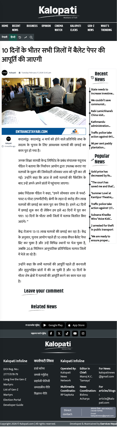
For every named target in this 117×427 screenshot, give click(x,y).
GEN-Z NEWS (91, 28)
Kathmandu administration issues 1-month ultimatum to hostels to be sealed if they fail (103, 124)
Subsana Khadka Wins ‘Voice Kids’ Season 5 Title (101, 217)
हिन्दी (13, 37)
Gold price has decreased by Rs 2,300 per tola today (100, 174)
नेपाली (4, 37)
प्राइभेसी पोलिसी (42, 381)
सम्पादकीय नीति (42, 387)
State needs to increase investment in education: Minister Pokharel (103, 91)
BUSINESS (32, 26)
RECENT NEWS (16, 28)
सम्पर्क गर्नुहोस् (41, 374)
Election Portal (12, 399)
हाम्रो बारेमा (39, 368)
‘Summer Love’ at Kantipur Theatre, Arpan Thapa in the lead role (102, 195)
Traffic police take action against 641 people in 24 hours (102, 135)
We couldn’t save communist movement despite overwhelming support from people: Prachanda (102, 102)
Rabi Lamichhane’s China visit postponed (102, 113)
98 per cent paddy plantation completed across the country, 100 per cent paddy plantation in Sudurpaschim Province (103, 145)
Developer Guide (13, 405)
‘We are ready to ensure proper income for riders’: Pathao (101, 238)
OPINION (46, 26)
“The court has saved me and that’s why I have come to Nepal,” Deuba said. (102, 184)
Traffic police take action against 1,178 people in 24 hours (102, 206)
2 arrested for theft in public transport (102, 228)
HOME (5, 26)
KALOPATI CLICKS (75, 28)
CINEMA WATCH (59, 28)
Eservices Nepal (108, 424)
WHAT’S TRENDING (106, 28)
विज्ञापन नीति (40, 393)
